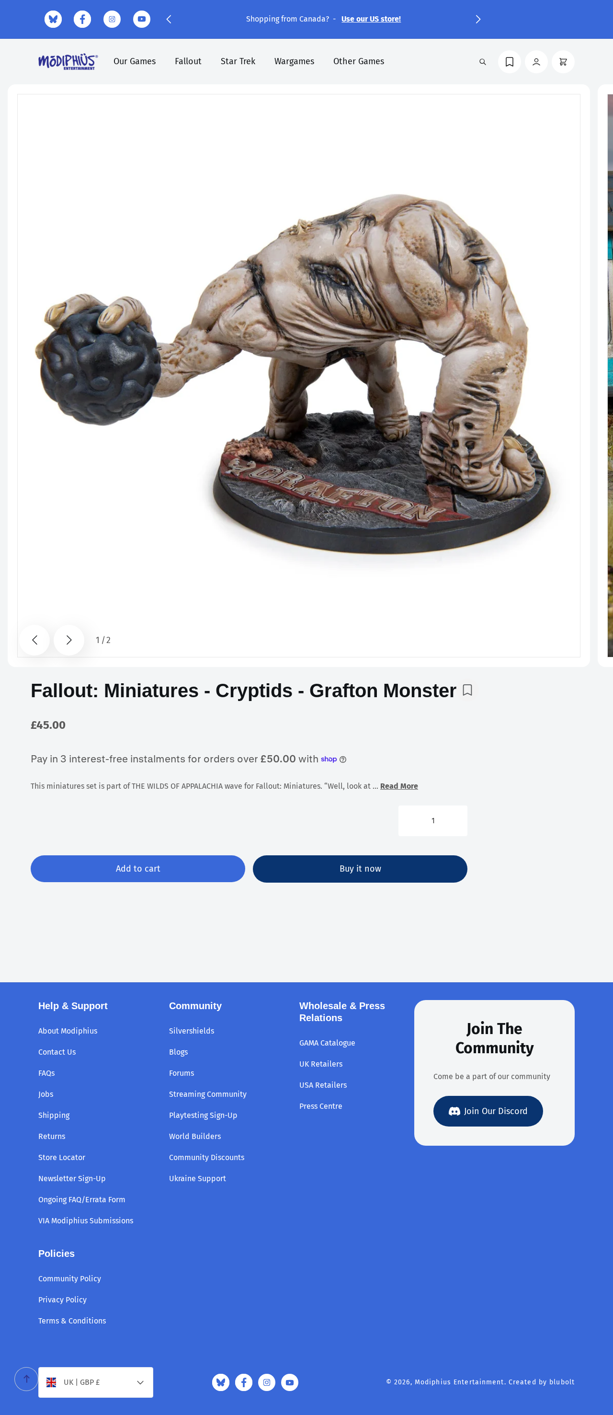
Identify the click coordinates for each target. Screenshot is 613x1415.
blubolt (562, 1382)
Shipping (53, 1115)
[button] (168, 19)
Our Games (135, 61)
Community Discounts (206, 1157)
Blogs (178, 1052)
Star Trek (238, 61)
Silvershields (191, 1030)
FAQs (46, 1073)
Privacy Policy (62, 1299)
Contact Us (57, 1052)
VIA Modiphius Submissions (85, 1220)
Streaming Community (208, 1094)
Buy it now (360, 868)
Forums (181, 1073)
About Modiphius (67, 1030)
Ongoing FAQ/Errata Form (81, 1199)
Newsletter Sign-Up (72, 1178)
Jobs (45, 1094)
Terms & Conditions (72, 1320)
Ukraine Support (197, 1178)
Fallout (188, 61)
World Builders (195, 1136)
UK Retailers (320, 1064)
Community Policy (69, 1278)
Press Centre (320, 1106)
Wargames (294, 61)
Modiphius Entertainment (459, 1382)
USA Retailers (323, 1085)
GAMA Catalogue (327, 1042)
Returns (51, 1136)
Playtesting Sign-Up (203, 1115)
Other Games (358, 61)
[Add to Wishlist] (467, 690)
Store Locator (61, 1157)
